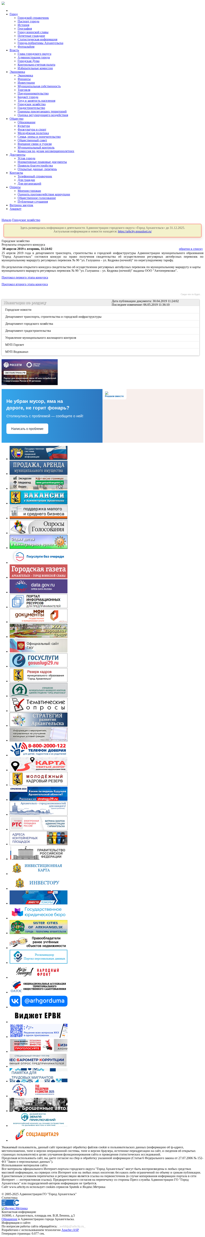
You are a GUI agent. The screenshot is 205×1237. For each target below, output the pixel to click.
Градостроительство (31, 108)
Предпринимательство (33, 93)
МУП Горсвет (15, 344)
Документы (17, 154)
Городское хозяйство (32, 104)
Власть (14, 50)
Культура (24, 126)
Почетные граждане (31, 35)
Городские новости (19, 309)
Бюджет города (28, 97)
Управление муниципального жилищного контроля (41, 337)
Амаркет (15, 208)
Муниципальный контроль (36, 147)
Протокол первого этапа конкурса (25, 277)
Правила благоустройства (35, 165)
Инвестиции (26, 82)
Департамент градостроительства (28, 330)
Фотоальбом (26, 46)
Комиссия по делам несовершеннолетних (46, 151)
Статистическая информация (37, 39)
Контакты (16, 172)
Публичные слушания (33, 201)
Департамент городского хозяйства (29, 323)
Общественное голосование (37, 198)
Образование (26, 122)
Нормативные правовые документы (42, 162)
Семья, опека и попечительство (39, 136)
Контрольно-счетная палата (36, 64)
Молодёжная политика (33, 133)
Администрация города (34, 57)
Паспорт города (28, 21)
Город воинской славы (33, 32)
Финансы (24, 79)
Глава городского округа (34, 53)
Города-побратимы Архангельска (40, 43)
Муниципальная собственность (39, 86)
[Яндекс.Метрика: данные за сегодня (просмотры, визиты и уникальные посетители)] (15, 1208)
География (25, 28)
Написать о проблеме (27, 428)
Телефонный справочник (35, 176)
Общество (16, 118)
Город (14, 14)
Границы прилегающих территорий (42, 111)
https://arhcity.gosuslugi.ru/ (135, 231)
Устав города (26, 158)
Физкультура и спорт (32, 129)
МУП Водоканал (17, 351)
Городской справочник (33, 17)
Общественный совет (32, 140)
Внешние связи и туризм (35, 144)
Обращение (9, 1219)
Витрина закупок (21, 205)
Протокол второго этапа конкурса (25, 284)
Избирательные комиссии (35, 68)
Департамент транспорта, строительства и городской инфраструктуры (54, 316)
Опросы (15, 187)
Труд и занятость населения (36, 100)
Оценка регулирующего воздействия (43, 115)
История (23, 25)
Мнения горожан (29, 190)
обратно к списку (191, 248)
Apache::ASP (70, 1230)
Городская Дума (28, 61)
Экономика (17, 71)
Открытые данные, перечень (37, 169)
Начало (6, 220)
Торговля (24, 90)
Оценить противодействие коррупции (44, 194)
